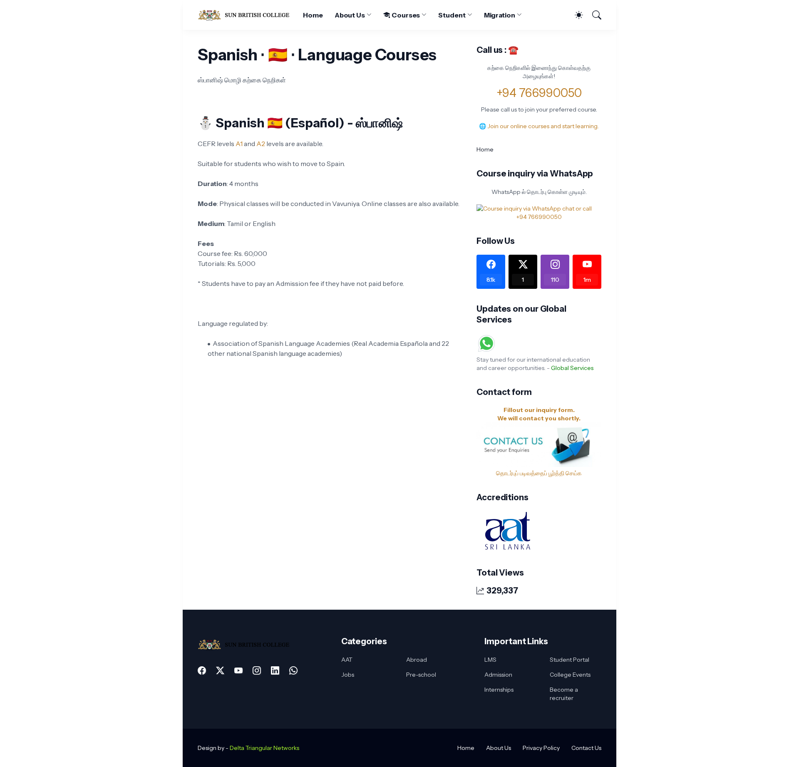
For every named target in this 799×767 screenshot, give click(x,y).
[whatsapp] (293, 670)
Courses (406, 15)
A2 (260, 143)
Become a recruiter (564, 694)
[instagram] (257, 670)
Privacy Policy (541, 748)
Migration (499, 15)
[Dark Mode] (574, 15)
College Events (570, 674)
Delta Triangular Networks (264, 748)
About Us (350, 15)
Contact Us (586, 748)
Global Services (572, 368)
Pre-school (421, 674)
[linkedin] (275, 670)
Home (313, 15)
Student (451, 15)
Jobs (347, 674)
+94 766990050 (539, 93)
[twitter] (220, 670)
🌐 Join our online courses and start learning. (539, 126)
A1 (239, 143)
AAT (346, 659)
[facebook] (202, 670)
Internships (499, 689)
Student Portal (569, 659)
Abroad (416, 659)
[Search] (593, 15)
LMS (490, 659)
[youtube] (238, 670)
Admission (498, 674)
